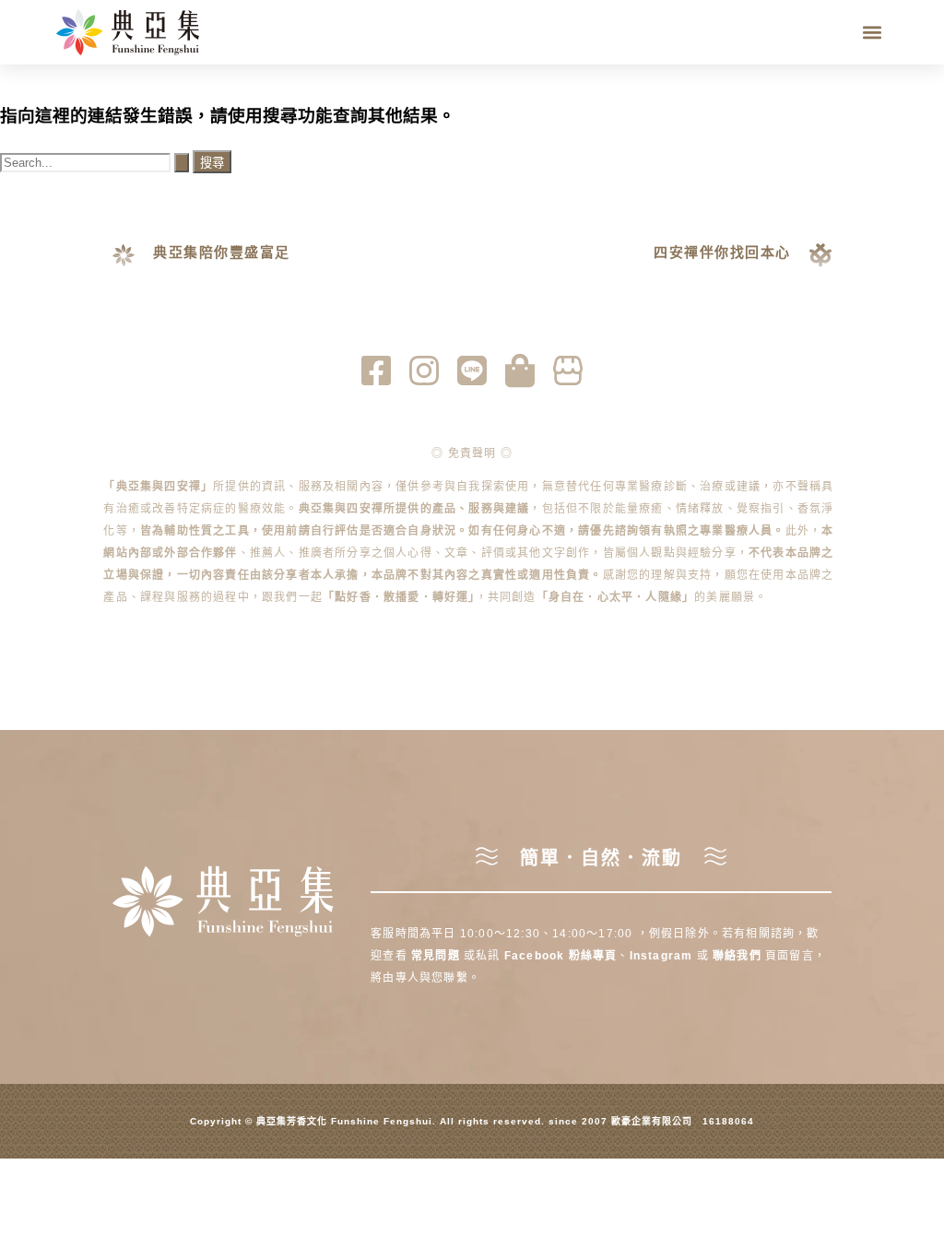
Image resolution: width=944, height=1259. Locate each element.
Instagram (663, 955)
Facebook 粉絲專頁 (561, 955)
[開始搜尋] (181, 162)
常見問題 (435, 955)
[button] (872, 33)
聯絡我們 (737, 955)
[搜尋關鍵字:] (96, 162)
